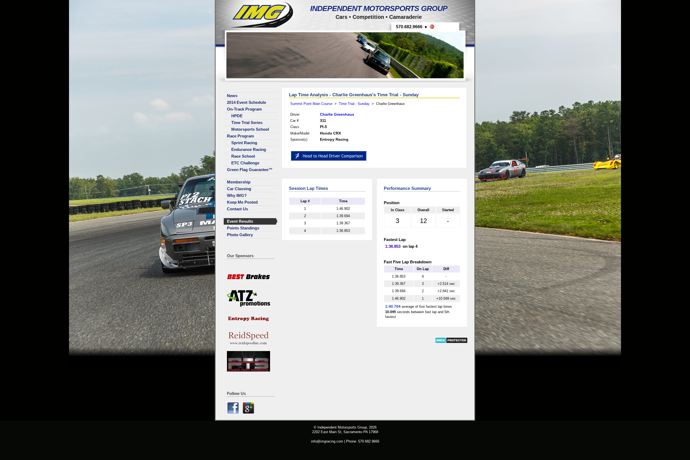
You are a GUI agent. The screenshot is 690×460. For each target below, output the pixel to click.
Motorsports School (250, 129)
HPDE (237, 116)
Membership (238, 182)
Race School (243, 156)
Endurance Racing (248, 149)
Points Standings (243, 228)
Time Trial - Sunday (354, 104)
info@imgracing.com (327, 441)
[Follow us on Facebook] (233, 413)
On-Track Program (244, 109)
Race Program (240, 136)
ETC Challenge (245, 163)
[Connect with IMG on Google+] (248, 413)
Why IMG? (237, 195)
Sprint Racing (244, 143)
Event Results (240, 221)
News (232, 96)
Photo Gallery (240, 235)
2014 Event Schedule (246, 102)
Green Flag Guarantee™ (249, 170)
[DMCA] (451, 342)
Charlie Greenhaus (337, 114)
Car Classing (239, 189)
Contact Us (237, 209)
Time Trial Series (247, 123)
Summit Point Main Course (311, 104)
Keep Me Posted (242, 202)
